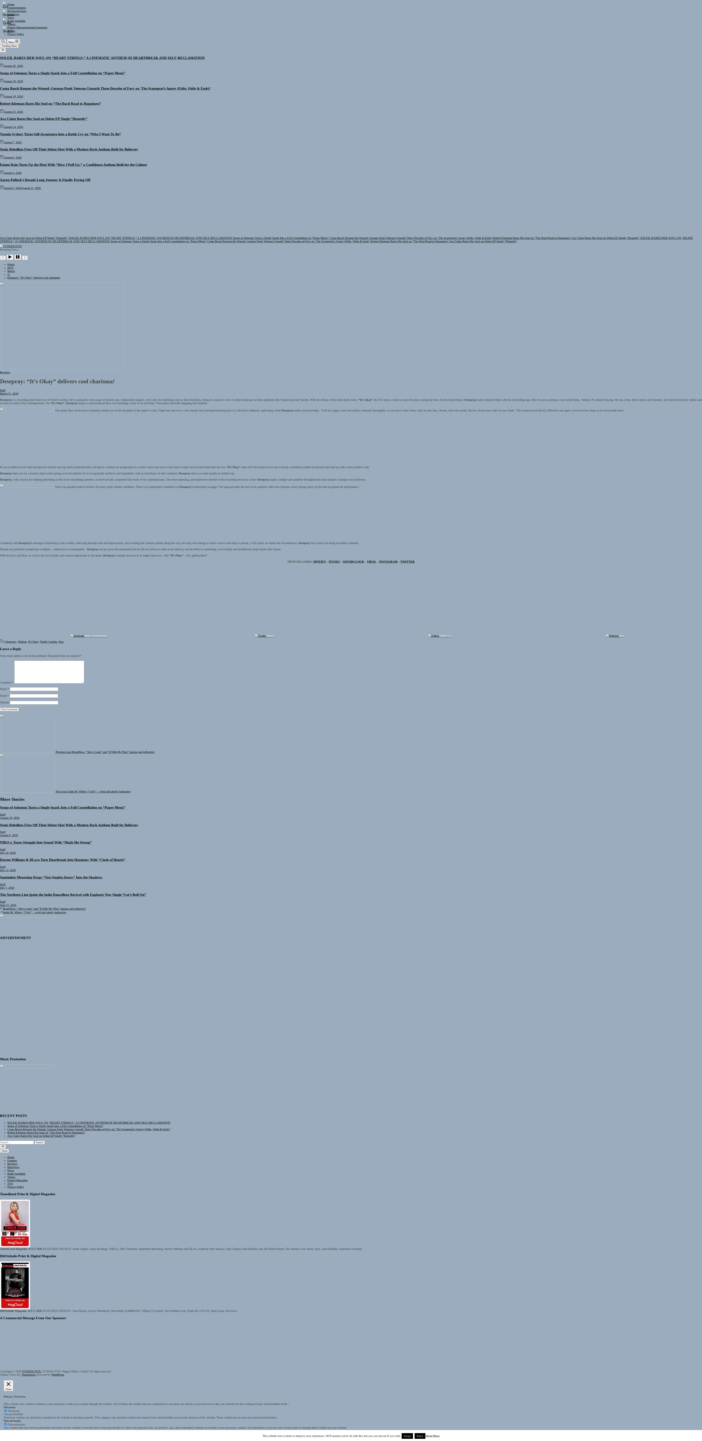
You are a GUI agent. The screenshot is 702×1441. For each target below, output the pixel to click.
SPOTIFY (319, 561)
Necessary (14, 1410)
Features (12, 1160)
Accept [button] (407, 1436)
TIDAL (371, 561)
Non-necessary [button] (12, 1420)
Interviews (13, 1167)
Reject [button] (420, 1436)
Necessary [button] (10, 1407)
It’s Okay (33, 641)
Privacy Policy (15, 1186)
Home (10, 1157)
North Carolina (48, 641)
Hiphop (22, 641)
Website (4, 702)
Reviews (12, 1163)
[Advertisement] (351, 217)
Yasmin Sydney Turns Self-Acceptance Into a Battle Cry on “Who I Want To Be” (60, 134)
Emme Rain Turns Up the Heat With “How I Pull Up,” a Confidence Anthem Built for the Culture (73, 165)
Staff (2, 390)
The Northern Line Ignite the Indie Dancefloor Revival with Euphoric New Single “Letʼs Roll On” (73, 895)
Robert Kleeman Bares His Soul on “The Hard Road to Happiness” (50, 104)
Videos (11, 1177)
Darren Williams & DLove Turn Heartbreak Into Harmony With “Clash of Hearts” (62, 860)
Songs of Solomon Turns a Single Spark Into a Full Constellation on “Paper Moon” (62, 73)
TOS (10, 1183)
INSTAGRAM (388, 561)
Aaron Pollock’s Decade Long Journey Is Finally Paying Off (45, 180)
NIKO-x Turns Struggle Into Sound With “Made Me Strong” (46, 842)
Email (4, 695)
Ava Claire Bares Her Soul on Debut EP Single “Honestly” (44, 119)
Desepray (11, 641)
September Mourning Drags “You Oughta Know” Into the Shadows (51, 877)
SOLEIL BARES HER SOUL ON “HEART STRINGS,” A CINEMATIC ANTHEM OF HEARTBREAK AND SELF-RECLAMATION (102, 58)
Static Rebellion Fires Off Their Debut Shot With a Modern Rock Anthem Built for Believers (69, 149)
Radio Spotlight (16, 1173)
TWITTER (407, 561)
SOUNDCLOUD (353, 561)
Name (4, 689)
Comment (7, 682)
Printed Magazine (17, 1180)
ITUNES (334, 561)
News (10, 1170)
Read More (433, 1435)
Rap (61, 641)
